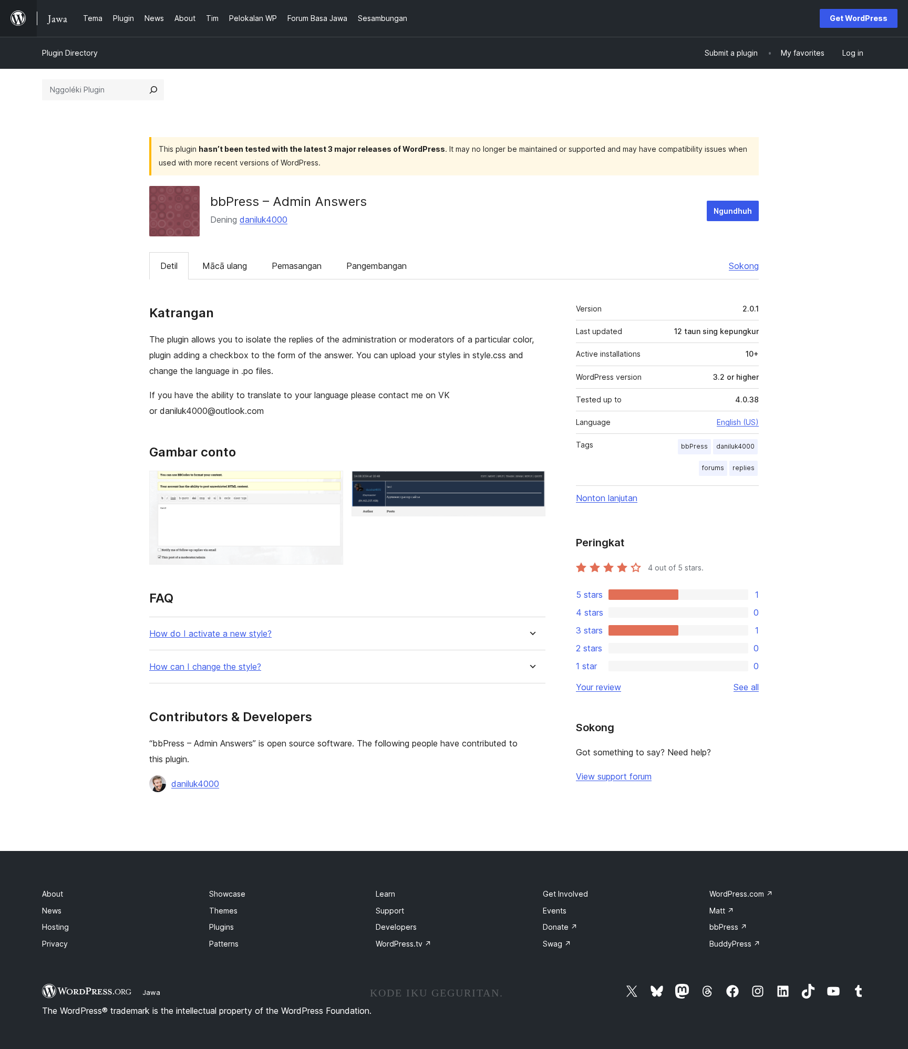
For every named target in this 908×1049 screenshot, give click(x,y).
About (52, 893)
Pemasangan (297, 266)
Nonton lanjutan (606, 498)
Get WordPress (859, 18)
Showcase (227, 893)
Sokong (744, 266)
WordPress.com (741, 893)
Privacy (55, 943)
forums (713, 468)
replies (743, 468)
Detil (169, 266)
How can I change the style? (205, 667)
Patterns (224, 943)
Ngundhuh (733, 210)
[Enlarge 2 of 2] (531, 485)
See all (746, 687)
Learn (385, 893)
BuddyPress (734, 943)
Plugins (221, 926)
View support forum (614, 776)
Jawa (151, 992)
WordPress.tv (403, 943)
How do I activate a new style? (210, 634)
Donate (560, 926)
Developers (396, 926)
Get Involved (565, 893)
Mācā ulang (224, 266)
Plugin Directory (70, 52)
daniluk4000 (263, 219)
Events (554, 910)
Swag (557, 943)
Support (390, 910)
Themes (223, 910)
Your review (598, 687)
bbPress (694, 446)
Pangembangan (376, 266)
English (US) (738, 422)
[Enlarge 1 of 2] (329, 485)
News (51, 910)
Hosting (55, 926)
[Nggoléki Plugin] (153, 89)
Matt (721, 910)
